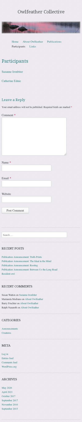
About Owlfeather (33, 41)
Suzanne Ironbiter (12, 72)
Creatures (6, 332)
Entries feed (7, 358)
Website (6, 194)
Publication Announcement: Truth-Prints (22, 256)
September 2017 (10, 400)
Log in (5, 354)
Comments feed (9, 362)
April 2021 (7, 391)
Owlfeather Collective (41, 11)
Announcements (10, 328)
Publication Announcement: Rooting (20, 265)
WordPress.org (9, 366)
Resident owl (8, 273)
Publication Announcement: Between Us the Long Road (29, 269)
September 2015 (10, 408)
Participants (18, 46)
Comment (9, 115)
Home (15, 41)
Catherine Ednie (11, 81)
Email (6, 178)
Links (32, 46)
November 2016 (10, 404)
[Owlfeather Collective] (41, 27)
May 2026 (7, 387)
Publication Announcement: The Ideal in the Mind (26, 261)
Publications (54, 41)
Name (6, 162)
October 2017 (8, 396)
